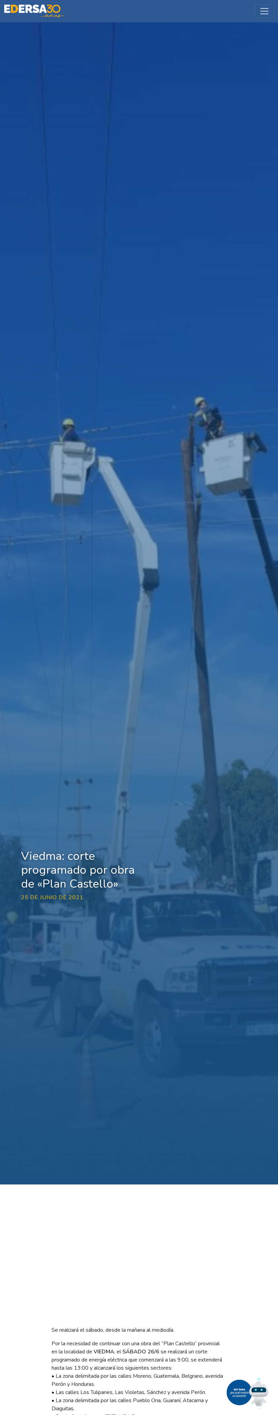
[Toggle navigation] (264, 11)
